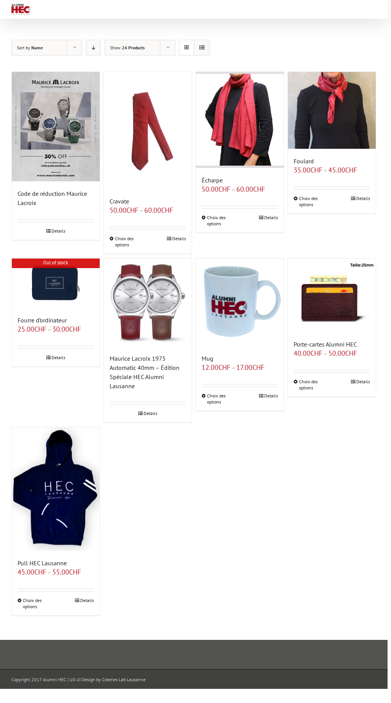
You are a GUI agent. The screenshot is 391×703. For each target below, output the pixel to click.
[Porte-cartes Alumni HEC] (332, 295)
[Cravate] (148, 130)
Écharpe (212, 180)
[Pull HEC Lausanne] (56, 489)
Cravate (119, 201)
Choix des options (124, 241)
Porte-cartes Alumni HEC (325, 344)
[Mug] (240, 303)
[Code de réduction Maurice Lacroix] (56, 127)
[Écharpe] (240, 120)
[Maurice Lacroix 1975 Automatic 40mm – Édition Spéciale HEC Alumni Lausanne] (148, 303)
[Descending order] (93, 47)
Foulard (304, 161)
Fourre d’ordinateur (42, 320)
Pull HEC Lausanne (42, 563)
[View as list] (201, 47)
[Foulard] (332, 110)
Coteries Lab (114, 679)
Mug (207, 358)
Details (58, 231)
